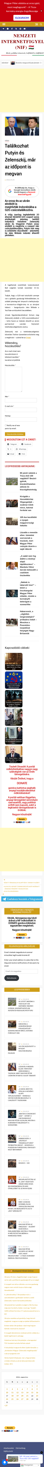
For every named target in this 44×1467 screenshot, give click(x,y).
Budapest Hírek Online (23, 1270)
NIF (20, 999)
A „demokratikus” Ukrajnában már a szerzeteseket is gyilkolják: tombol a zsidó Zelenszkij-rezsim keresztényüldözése (19, 1298)
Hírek (7, 140)
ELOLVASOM (22, 17)
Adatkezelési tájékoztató (9, 1449)
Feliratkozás (11, 978)
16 (37, 1392)
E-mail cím (9, 406)
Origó (28, 337)
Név (7, 396)
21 (27, 1396)
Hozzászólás (10, 365)
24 (7, 1399)
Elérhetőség (20, 1448)
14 (27, 1392)
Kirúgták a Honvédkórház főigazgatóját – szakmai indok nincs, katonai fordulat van (20, 1028)
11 (12, 1392)
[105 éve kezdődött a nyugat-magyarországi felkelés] (12, 1046)
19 (17, 1396)
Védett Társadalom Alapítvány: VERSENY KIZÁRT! (22, 882)
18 (12, 1396)
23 (37, 1396)
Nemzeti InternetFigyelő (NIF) (22, 1460)
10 (7, 1392)
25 (12, 1399)
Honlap (7, 416)
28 (27, 1399)
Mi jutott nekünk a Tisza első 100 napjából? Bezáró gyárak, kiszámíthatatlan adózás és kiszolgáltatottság (21, 1006)
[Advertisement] (22, 90)
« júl (5, 1405)
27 (22, 1399)
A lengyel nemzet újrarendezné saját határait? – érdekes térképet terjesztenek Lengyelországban (22, 889)
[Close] (41, 11)
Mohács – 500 (24, 1163)
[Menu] (3, 24)
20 (22, 1396)
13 (22, 1392)
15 (32, 1392)
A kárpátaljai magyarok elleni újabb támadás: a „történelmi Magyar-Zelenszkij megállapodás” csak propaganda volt (21, 1350)
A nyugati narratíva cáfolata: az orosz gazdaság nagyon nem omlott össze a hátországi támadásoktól (21, 1287)
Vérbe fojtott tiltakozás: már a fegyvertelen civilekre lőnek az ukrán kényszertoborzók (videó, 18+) (19, 1361)
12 (17, 1392)
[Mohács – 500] (12, 1163)
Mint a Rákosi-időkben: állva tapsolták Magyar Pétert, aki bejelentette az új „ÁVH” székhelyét (21, 1206)
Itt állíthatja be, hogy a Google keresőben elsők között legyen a (25, 191)
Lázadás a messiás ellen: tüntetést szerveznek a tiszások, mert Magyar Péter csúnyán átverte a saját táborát (22, 1071)
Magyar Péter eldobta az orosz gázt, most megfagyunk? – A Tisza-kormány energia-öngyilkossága (21, 1253)
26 (17, 1399)
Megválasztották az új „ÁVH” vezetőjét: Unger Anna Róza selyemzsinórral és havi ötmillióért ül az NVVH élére (22, 1183)
